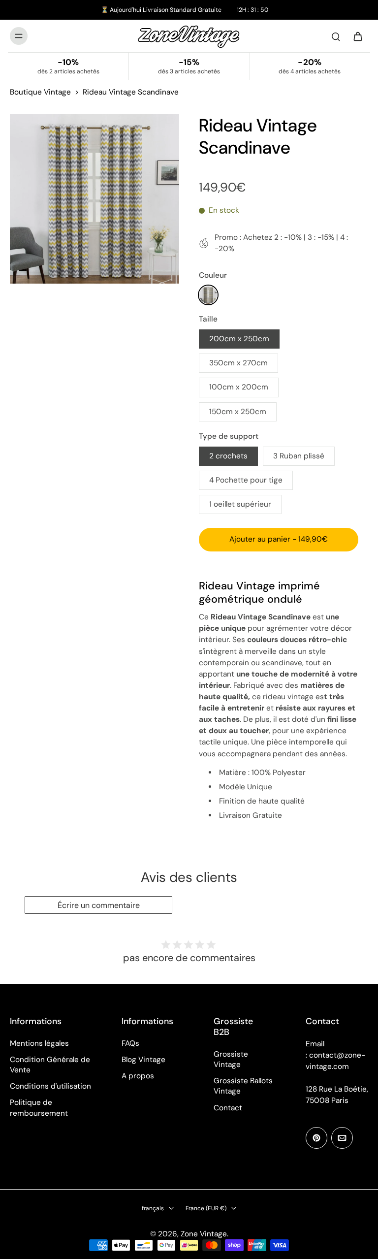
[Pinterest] (316, 1138)
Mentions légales (39, 1043)
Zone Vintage (204, 1234)
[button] (278, 539)
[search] (335, 36)
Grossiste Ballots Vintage (243, 1086)
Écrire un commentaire (99, 905)
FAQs (130, 1043)
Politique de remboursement (39, 1108)
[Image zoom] (94, 199)
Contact (228, 1108)
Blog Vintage (143, 1060)
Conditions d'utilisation (50, 1086)
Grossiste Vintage (231, 1059)
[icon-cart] (357, 36)
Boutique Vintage (40, 92)
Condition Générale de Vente (50, 1065)
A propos (138, 1076)
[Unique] (208, 295)
